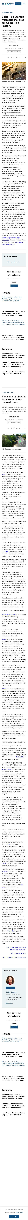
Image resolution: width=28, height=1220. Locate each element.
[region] (14, 1213)
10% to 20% (20, 757)
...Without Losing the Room (17, 953)
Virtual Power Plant (8, 392)
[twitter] (14, 57)
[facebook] (8, 57)
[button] (3, 4)
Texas (9, 844)
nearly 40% (6, 871)
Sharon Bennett (14, 45)
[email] (19, 57)
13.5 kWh (5, 552)
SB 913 (4, 639)
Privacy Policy (19, 1212)
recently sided (6, 769)
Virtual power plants (8, 614)
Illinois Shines (11, 931)
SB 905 (4, 689)
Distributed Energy (7, 12)
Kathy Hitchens (14, 416)
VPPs (4, 474)
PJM (4, 863)
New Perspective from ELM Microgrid (14, 957)
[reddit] (17, 57)
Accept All (14, 1216)
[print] (25, 57)
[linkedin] (11, 57)
